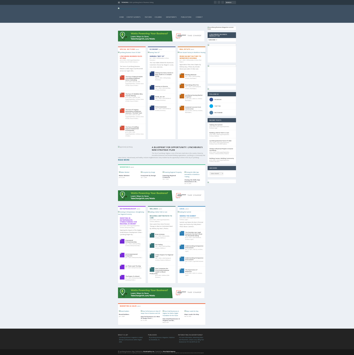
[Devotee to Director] (152, 87)
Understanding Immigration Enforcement (194, 246)
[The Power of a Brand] (122, 277)
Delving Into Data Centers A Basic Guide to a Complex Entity (164, 74)
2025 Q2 (195, 249)
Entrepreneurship (129, 227)
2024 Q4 (195, 110)
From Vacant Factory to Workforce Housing (190, 57)
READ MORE (123, 160)
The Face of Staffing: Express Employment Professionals (132, 128)
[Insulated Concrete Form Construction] (182, 108)
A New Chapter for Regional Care (164, 255)
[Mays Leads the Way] (194, 311)
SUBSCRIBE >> (213, 40)
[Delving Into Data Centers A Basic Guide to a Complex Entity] (152, 73)
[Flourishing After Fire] (182, 86)
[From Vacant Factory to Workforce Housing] (191, 52)
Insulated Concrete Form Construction (193, 108)
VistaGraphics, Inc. (149, 351)
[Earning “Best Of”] (162, 52)
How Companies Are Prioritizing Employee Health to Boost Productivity (159, 271)
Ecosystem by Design (148, 175)
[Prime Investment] (152, 108)
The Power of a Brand (132, 276)
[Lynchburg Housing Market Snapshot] (182, 96)
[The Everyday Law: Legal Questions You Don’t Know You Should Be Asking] (182, 233)
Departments (171, 17)
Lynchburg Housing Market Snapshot (194, 96)
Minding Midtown (190, 75)
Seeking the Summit (188, 216)
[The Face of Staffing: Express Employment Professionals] (122, 128)
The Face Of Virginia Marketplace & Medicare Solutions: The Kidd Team (133, 111)
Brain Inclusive (159, 234)
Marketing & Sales (130, 280)
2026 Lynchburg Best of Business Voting (141, 2)
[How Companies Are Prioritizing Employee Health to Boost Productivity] (152, 269)
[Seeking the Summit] (191, 212)
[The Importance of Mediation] (182, 270)
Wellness (157, 221)
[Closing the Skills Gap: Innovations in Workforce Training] (194, 174)
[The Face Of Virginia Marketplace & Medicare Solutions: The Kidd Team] (122, 110)
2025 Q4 (134, 81)
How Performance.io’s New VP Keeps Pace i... (150, 317)
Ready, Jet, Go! (160, 97)
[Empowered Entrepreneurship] (122, 241)
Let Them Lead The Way (133, 266)
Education (217, 161)
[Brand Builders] (129, 311)
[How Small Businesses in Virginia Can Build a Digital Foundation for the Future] (173, 313)
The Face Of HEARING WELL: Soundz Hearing (134, 94)
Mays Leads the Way (191, 314)
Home (121, 17)
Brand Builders (124, 314)
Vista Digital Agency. (169, 351)
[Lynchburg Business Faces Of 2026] (132, 52)
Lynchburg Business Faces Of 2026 (131, 57)
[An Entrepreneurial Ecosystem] (122, 255)
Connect (199, 17)
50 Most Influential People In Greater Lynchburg (221, 149)
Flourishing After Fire (192, 85)
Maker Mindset (124, 175)
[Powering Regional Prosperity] (173, 172)
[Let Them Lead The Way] (122, 267)
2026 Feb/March (166, 98)
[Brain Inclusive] (152, 235)
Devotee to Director (161, 86)
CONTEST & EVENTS (133, 17)
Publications (186, 17)
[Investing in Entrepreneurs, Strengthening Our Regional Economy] (132, 213)
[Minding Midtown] (182, 75)
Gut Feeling (159, 244)
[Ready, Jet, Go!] (152, 97)
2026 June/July (160, 58)
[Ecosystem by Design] (151, 172)
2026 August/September (133, 60)
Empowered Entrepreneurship (131, 241)
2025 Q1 (195, 98)
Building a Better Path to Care (161, 217)
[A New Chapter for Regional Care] (152, 255)
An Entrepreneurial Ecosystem (131, 255)
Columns (158, 17)
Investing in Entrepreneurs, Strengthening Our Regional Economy (128, 221)
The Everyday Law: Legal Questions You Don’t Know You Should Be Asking (193, 234)
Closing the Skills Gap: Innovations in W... (192, 180)
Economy (152, 60)
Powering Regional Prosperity (169, 176)
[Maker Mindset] (129, 172)
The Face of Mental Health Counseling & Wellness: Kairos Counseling (134, 78)
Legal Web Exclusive (198, 261)
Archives (122, 62)
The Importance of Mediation (191, 270)
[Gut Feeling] (152, 245)
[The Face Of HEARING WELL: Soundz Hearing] (122, 95)
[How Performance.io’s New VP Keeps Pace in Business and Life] (151, 312)
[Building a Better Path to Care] (162, 212)
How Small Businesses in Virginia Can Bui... (171, 319)
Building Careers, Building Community (221, 158)
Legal (186, 219)
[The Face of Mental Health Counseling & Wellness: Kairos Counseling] (122, 77)
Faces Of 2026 (128, 62)
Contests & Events (219, 153)
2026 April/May (166, 88)
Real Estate (193, 78)
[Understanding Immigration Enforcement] (182, 247)
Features (148, 17)
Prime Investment (161, 107)
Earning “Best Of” (157, 56)
